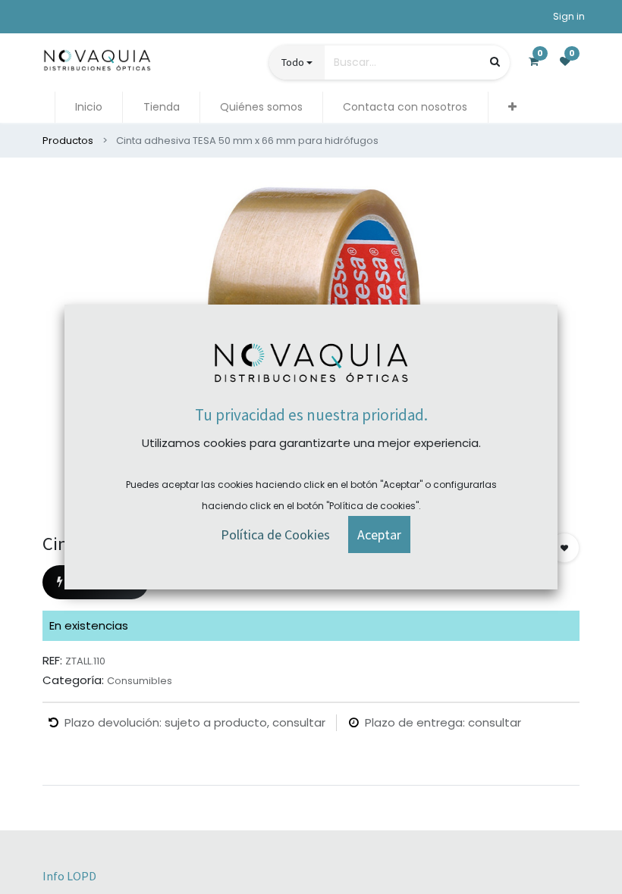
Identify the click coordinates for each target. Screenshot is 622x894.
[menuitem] (89, 107)
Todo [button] (292, 62)
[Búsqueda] (495, 61)
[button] (512, 107)
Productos (67, 140)
